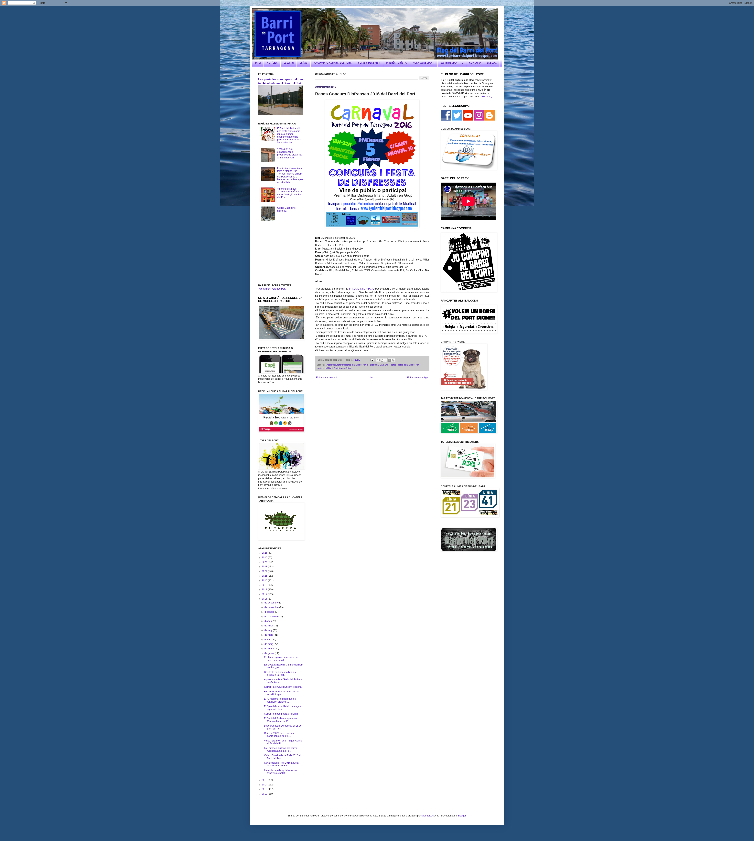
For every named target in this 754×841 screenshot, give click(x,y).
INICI (258, 62)
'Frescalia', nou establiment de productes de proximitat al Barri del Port (289, 153)
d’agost (268, 621)
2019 (265, 585)
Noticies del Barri (325, 368)
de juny (268, 630)
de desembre (271, 602)
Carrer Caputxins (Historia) (286, 209)
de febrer (269, 648)
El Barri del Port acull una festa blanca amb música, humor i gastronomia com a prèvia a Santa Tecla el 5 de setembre (289, 135)
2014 (265, 784)
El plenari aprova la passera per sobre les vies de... (281, 658)
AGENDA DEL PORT (424, 62)
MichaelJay (427, 815)
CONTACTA (475, 62)
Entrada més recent (326, 377)
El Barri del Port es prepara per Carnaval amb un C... (280, 719)
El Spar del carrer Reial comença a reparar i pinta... (282, 707)
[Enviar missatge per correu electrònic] (371, 360)
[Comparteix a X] (386, 360)
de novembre (271, 607)
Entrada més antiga (417, 377)
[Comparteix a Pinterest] (393, 360)
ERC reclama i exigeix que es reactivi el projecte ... (280, 700)
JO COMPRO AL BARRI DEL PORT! (333, 62)
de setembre (271, 616)
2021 (265, 575)
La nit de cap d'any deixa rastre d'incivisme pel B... (280, 771)
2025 (265, 557)
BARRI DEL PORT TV (452, 62)
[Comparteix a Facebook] (389, 360)
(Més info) (486, 96)
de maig (269, 634)
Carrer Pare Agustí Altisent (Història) (283, 687)
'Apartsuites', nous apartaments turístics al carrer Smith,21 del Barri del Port (290, 193)
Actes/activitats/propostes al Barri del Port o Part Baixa (353, 365)
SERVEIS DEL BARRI (369, 62)
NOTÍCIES (272, 62)
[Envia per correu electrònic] (378, 360)
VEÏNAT (304, 62)
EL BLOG (492, 62)
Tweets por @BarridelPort (271, 288)
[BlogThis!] (382, 360)
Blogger (462, 815)
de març (269, 644)
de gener (269, 653)
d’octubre (269, 612)
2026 (265, 552)
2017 (265, 594)
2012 (265, 794)
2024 (265, 562)
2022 (265, 571)
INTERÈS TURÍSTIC (396, 62)
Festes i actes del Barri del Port (404, 365)
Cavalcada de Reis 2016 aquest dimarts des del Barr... (281, 764)
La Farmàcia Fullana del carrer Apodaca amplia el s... (280, 749)
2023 (265, 566)
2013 (265, 789)
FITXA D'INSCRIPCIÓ (361, 288)
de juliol (269, 625)
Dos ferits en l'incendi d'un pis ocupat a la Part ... (280, 673)
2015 (265, 780)
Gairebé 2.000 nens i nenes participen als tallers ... (279, 734)
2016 (265, 598)
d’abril (268, 639)
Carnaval (384, 365)
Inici (372, 377)
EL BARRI (289, 62)
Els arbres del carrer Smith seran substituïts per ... (281, 693)
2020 (265, 580)
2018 (265, 589)
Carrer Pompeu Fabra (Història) (281, 713)
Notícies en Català (342, 368)
